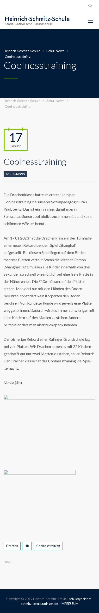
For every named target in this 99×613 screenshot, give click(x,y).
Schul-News (15, 174)
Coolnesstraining (48, 546)
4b (27, 546)
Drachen (12, 546)
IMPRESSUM (69, 604)
